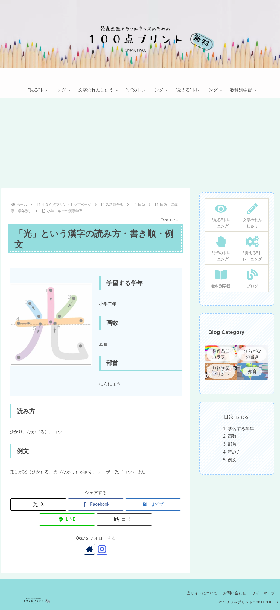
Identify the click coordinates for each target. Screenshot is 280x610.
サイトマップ (263, 593)
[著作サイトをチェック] (89, 549)
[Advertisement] (140, 143)
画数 (232, 436)
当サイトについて (202, 593)
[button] (125, 519)
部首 (232, 444)
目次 (229, 417)
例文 (232, 460)
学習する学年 (241, 428)
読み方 (234, 452)
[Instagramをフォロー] (102, 549)
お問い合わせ (234, 593)
